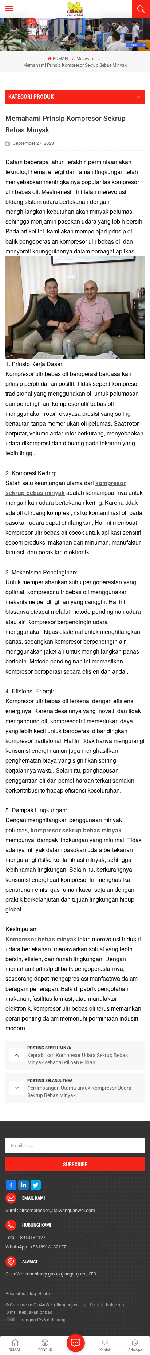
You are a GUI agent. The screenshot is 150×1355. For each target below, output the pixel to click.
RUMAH (60, 58)
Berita (44, 1293)
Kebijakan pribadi (36, 1312)
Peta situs (15, 1293)
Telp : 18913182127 (25, 1237)
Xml (11, 1312)
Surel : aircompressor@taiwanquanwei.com (50, 1210)
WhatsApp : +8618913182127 (35, 1247)
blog (31, 1293)
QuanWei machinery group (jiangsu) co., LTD (50, 1274)
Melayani (85, 58)
